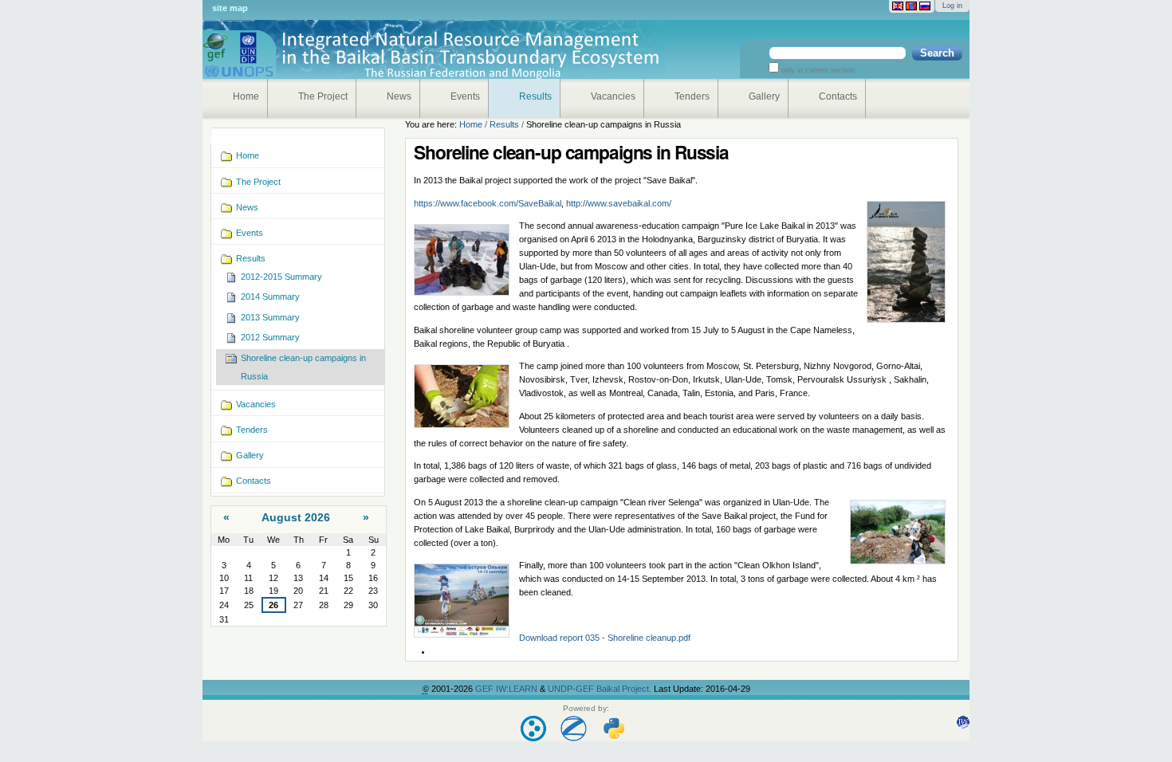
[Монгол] (911, 6)
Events (465, 96)
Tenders (692, 96)
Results (535, 96)
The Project (323, 96)
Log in (952, 6)
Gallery (764, 96)
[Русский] (924, 6)
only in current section (817, 70)
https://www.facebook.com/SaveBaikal (487, 203)
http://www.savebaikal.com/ (618, 203)
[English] (897, 6)
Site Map (230, 8)
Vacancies (613, 96)
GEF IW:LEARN (507, 688)
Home (246, 96)
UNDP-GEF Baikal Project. (601, 688)
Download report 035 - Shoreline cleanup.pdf (604, 637)
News (399, 96)
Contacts (838, 96)
